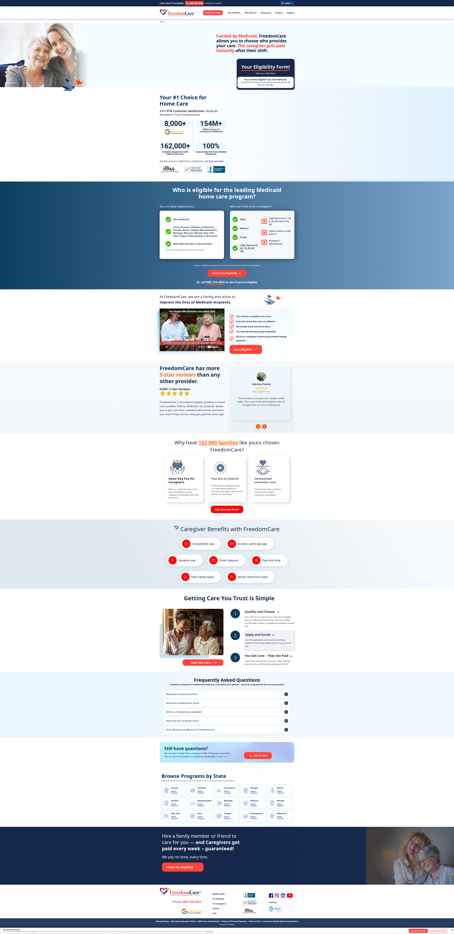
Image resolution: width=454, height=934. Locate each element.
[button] (258, 426)
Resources (265, 12)
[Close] (452, 930)
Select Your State (213, 12)
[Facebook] (271, 895)
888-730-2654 (187, 902)
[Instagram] (277, 895)
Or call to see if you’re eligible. (227, 282)
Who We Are (250, 12)
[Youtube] (290, 895)
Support (290, 12)
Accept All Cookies (418, 931)
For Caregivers (219, 903)
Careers (278, 12)
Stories (216, 908)
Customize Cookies (227, 924)
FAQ (214, 913)
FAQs (225, 756)
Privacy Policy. (209, 932)
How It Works (233, 12)
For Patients (218, 899)
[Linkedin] (283, 895)
